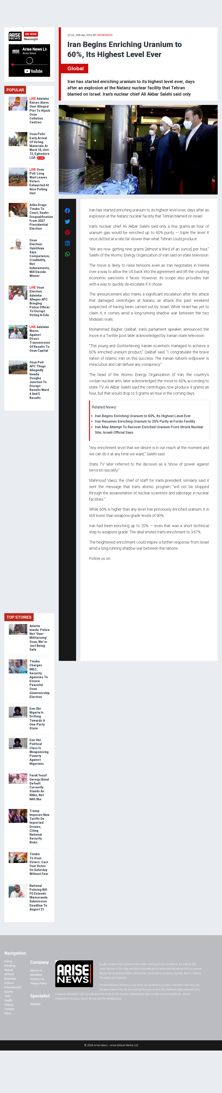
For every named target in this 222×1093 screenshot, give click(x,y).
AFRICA (9, 974)
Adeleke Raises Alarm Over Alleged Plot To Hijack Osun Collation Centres (39, 110)
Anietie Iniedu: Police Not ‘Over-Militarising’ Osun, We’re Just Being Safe (39, 637)
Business (10, 978)
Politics (8, 983)
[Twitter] (91, 651)
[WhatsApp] (95, 651)
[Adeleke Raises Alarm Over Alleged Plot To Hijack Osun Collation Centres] (18, 97)
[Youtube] (97, 651)
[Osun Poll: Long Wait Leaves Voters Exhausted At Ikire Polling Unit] (18, 168)
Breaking (9, 965)
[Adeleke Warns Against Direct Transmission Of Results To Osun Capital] (18, 326)
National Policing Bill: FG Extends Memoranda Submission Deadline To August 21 (38, 897)
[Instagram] (94, 651)
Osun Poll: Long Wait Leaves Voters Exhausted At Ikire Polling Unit (39, 181)
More (7, 1013)
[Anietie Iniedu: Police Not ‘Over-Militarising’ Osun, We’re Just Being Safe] (18, 625)
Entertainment (12, 987)
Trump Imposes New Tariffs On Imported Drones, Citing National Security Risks (39, 826)
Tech (7, 996)
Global (75, 68)
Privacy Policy (38, 983)
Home (8, 961)
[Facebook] (89, 651)
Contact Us (37, 979)
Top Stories (19, 617)
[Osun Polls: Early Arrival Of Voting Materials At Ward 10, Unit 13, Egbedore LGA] (18, 133)
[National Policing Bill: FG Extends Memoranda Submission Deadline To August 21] (18, 885)
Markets (35, 1004)
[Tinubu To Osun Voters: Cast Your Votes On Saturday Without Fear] (18, 853)
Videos (8, 1004)
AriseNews (105, 35)
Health (8, 1000)
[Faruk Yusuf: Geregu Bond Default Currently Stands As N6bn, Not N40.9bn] (18, 774)
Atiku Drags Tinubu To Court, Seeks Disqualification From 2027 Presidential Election (41, 216)
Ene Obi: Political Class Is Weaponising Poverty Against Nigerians (39, 751)
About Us (36, 970)
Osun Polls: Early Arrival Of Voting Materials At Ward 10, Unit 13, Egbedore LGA (39, 145)
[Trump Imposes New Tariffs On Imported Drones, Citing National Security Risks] (18, 810)
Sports (8, 991)
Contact (9, 1009)
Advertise (36, 974)
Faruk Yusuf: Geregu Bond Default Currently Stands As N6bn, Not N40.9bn (39, 787)
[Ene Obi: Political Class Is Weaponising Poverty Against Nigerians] (18, 739)
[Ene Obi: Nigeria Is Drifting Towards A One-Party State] (18, 707)
